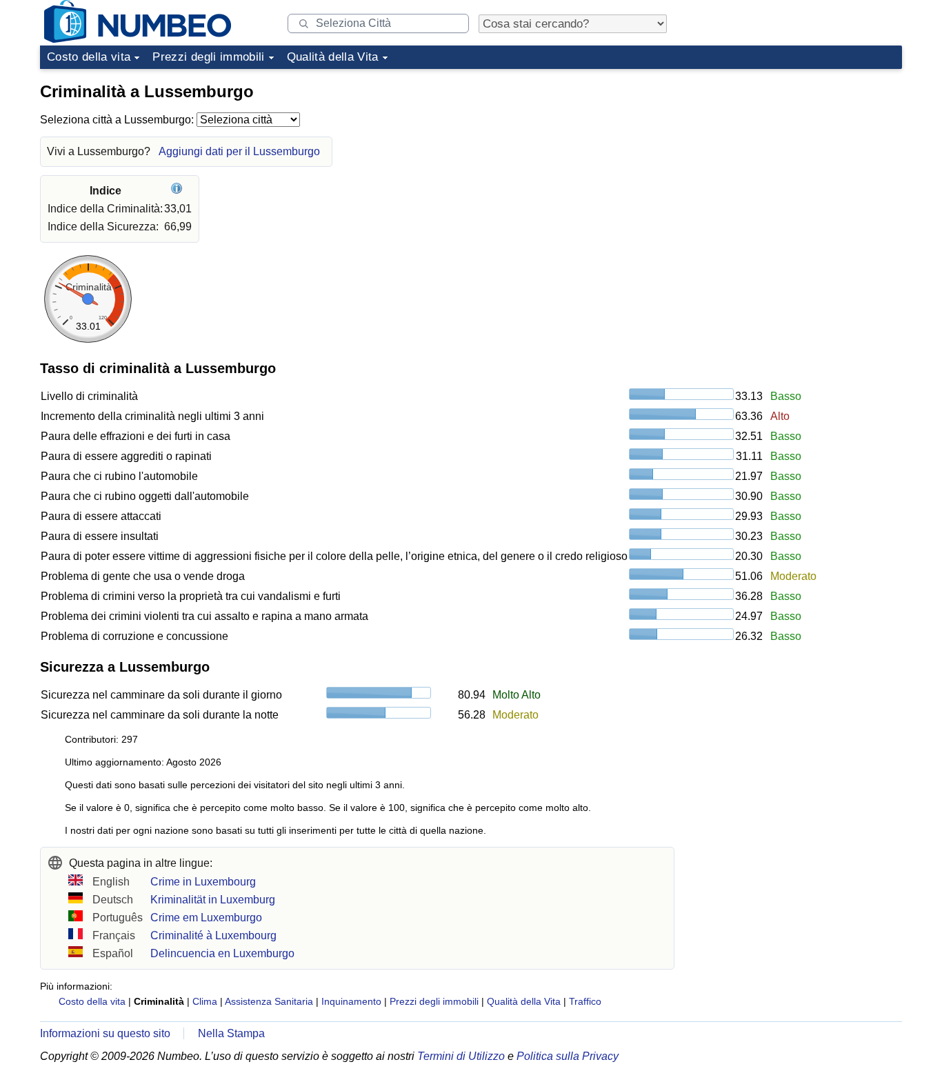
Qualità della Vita (333, 56)
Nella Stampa (231, 1033)
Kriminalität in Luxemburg (212, 899)
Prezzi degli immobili (208, 56)
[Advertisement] (798, 161)
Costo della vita (88, 56)
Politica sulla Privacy (568, 1056)
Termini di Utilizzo (461, 1056)
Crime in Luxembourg (203, 882)
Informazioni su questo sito (105, 1033)
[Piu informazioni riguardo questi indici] (178, 191)
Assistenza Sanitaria (269, 1001)
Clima (204, 1001)
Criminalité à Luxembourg (213, 935)
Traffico (585, 1001)
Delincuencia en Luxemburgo (222, 953)
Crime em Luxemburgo (206, 917)
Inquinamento (351, 1001)
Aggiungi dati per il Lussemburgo (239, 151)
